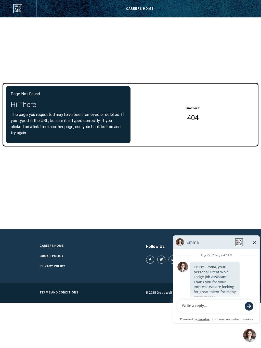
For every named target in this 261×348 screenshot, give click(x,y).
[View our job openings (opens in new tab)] (18, 8)
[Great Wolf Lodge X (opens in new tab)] (161, 260)
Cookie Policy (51, 256)
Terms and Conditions (59, 292)
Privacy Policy (52, 266)
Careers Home (139, 8)
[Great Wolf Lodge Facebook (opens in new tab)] (150, 260)
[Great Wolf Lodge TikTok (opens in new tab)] (172, 260)
